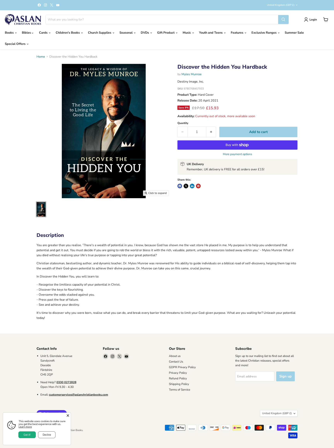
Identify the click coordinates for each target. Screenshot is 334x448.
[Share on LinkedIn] (192, 186)
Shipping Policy (179, 384)
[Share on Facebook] (179, 186)
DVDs (145, 33)
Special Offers (15, 44)
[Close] (68, 415)
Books (9, 33)
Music (187, 33)
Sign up (285, 376)
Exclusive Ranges (264, 33)
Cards (43, 33)
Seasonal (126, 33)
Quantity (182, 123)
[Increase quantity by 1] (211, 132)
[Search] (283, 19)
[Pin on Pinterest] (198, 186)
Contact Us (176, 362)
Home (41, 56)
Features (237, 33)
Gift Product (166, 33)
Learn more (25, 426)
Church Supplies (100, 33)
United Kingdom (280, 5)
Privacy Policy (178, 373)
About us (175, 356)
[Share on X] (186, 186)
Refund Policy (178, 378)
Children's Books (68, 33)
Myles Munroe (191, 74)
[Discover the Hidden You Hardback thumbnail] (41, 209)
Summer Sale (294, 33)
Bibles (27, 33)
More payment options (237, 154)
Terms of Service (179, 390)
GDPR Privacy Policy (182, 367)
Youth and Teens (211, 33)
